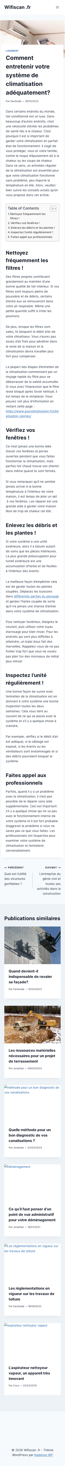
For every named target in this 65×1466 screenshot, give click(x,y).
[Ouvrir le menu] (57, 7)
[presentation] (32, 945)
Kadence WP (43, 1455)
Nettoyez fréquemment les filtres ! (28, 216)
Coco (16, 1385)
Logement (12, 50)
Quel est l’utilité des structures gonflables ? (15, 875)
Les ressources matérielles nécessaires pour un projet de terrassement (32, 1055)
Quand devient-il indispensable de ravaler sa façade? (30, 976)
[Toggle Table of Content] (51, 209)
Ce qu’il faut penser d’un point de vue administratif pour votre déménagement (32, 1214)
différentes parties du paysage (36, 596)
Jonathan (18, 1068)
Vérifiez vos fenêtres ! (25, 223)
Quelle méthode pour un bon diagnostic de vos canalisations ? (30, 1135)
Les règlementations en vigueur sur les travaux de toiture (31, 1293)
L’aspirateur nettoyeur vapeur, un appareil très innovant (29, 1373)
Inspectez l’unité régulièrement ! (32, 232)
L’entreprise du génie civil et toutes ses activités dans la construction (49, 880)
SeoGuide (15, 101)
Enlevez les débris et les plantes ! (33, 227)
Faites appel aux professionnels (31, 237)
